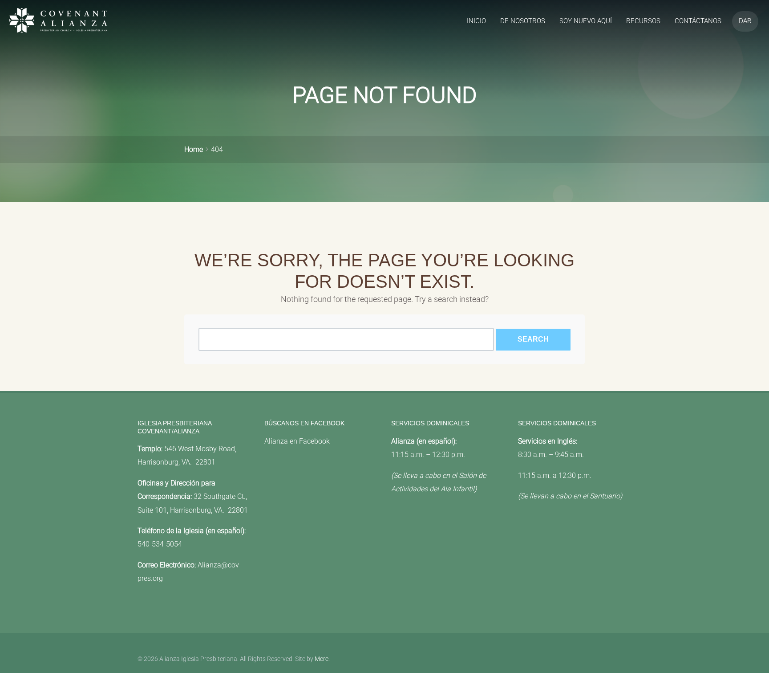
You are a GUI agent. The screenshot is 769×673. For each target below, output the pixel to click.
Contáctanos (698, 21)
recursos (643, 21)
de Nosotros (522, 21)
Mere (321, 659)
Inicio (476, 21)
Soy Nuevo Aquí (585, 21)
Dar (745, 21)
